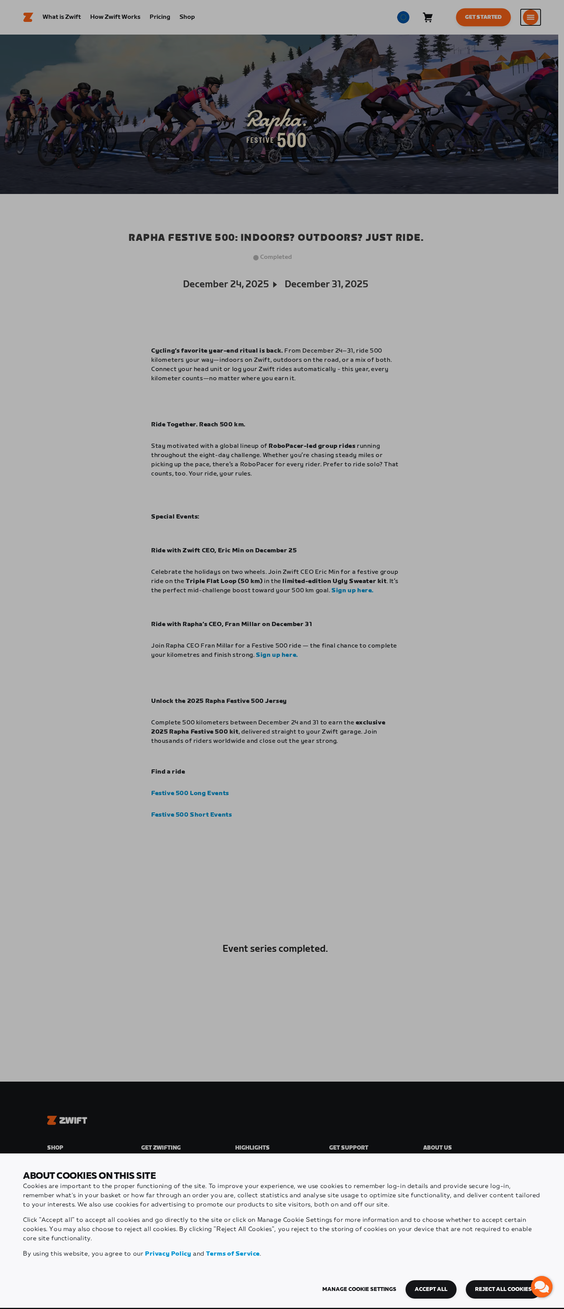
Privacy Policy (168, 1254)
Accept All (431, 1289)
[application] (541, 1286)
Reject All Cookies (503, 1289)
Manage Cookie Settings (359, 1289)
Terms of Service (233, 1254)
